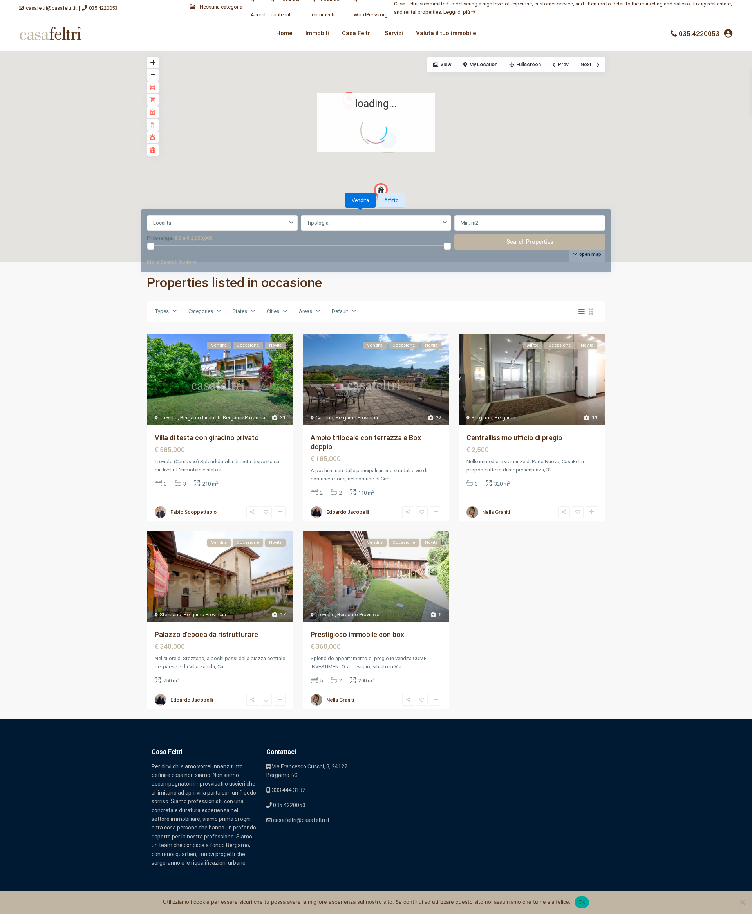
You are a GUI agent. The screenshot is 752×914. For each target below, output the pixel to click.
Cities (273, 311)
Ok (582, 902)
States (240, 311)
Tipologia (318, 223)
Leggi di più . (460, 12)
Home (284, 33)
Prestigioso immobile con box (357, 634)
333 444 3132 (288, 790)
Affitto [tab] (391, 200)
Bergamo (482, 418)
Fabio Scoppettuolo (193, 512)
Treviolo (169, 418)
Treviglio (325, 614)
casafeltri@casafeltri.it (51, 8)
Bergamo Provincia (244, 418)
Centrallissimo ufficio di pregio (514, 438)
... (224, 470)
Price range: (160, 238)
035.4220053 (103, 8)
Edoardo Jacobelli (347, 512)
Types (162, 311)
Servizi (394, 33)
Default (340, 311)
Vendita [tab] (360, 200)
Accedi (259, 15)
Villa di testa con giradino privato (207, 438)
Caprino (324, 418)
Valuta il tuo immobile (446, 33)
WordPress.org (371, 15)
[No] (742, 902)
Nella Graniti (496, 512)
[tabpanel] (376, 242)
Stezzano (170, 614)
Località (162, 223)
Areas (305, 311)
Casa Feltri (357, 33)
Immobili (317, 33)
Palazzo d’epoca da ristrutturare (206, 634)
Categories (200, 311)
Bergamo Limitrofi (200, 418)
